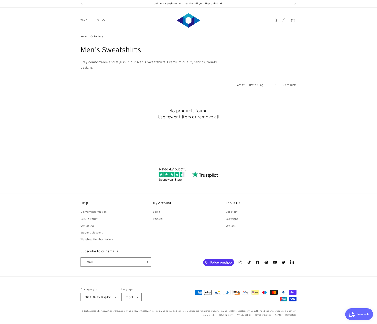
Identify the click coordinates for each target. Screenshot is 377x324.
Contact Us (87, 225)
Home (84, 36)
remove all (208, 117)
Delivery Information (94, 211)
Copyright (232, 219)
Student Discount (92, 232)
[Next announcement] (295, 3)
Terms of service (263, 314)
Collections (97, 36)
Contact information (285, 314)
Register (158, 219)
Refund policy (225, 314)
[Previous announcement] (82, 3)
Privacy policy (243, 314)
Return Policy (89, 219)
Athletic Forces (97, 310)
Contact (231, 225)
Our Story (232, 211)
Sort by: (240, 85)
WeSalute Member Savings (97, 239)
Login (156, 211)
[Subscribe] (146, 262)
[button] (275, 20)
